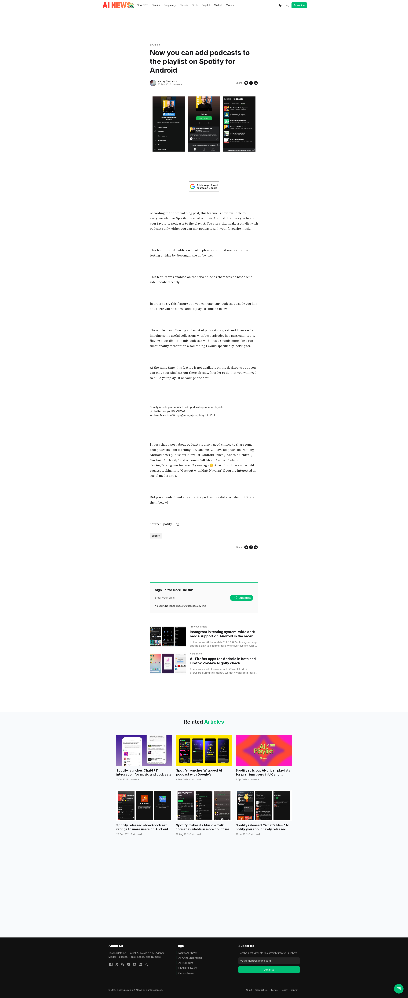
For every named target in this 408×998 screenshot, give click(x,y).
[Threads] (122, 964)
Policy (284, 990)
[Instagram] (146, 964)
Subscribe (299, 5)
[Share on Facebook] (251, 82)
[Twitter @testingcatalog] (116, 964)
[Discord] (134, 964)
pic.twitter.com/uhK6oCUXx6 (167, 411)
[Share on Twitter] (246, 82)
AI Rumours (185, 962)
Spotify (155, 44)
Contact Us (261, 990)
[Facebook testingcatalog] (110, 964)
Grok (195, 5)
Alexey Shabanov (167, 81)
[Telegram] (128, 964)
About (249, 990)
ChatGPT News (187, 968)
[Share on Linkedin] (255, 82)
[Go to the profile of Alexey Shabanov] (153, 83)
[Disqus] (204, 892)
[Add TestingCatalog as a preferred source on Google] (204, 186)
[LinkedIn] (140, 964)
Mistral (218, 5)
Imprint (294, 990)
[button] (280, 5)
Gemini (156, 5)
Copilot (206, 5)
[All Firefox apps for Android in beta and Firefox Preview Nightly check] (168, 663)
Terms (274, 990)
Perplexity (170, 5)
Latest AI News (187, 952)
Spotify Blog (170, 524)
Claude (184, 5)
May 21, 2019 (207, 415)
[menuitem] (248, 990)
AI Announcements (190, 957)
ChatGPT (142, 5)
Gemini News (186, 973)
